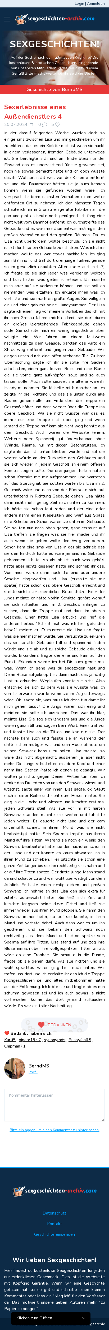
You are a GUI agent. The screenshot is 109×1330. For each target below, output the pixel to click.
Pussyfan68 (80, 1040)
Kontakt (54, 1224)
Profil (33, 1072)
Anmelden (96, 3)
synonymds (54, 1040)
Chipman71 (15, 1046)
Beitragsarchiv (92, 1324)
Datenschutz (54, 1213)
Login (79, 3)
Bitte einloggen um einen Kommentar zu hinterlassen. (54, 1129)
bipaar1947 (30, 1040)
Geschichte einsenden (54, 1234)
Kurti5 (10, 1040)
